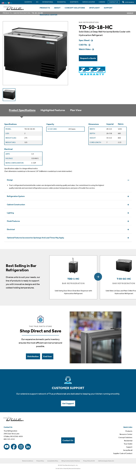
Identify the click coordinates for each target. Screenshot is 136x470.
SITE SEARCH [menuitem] (129, 2)
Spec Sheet (84, 40)
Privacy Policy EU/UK (89, 461)
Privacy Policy (40, 461)
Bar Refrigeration (22, 13)
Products (45, 8)
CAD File (83, 44)
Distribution (33, 356)
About (57, 8)
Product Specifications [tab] (22, 110)
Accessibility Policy (52, 461)
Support (108, 8)
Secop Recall (127, 450)
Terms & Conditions (27, 461)
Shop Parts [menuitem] (74, 2)
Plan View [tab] (75, 110)
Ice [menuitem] (37, 2)
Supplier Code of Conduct (122, 453)
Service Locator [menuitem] (88, 2)
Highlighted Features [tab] (53, 110)
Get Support (68, 403)
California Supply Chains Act (106, 461)
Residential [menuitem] (61, 2)
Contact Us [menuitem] (113, 2)
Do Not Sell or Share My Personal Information (68, 468)
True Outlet (128, 444)
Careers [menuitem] (102, 2)
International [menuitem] (47, 2)
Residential (128, 441)
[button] (98, 277)
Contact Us (68, 440)
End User (47, 356)
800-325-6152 (9, 439)
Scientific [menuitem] (28, 2)
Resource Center (48, 15)
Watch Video (85, 49)
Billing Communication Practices (71, 461)
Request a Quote (88, 58)
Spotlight (94, 8)
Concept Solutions (75, 8)
